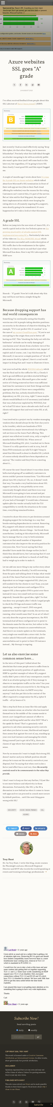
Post (27, 829)
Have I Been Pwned (28, 810)
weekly (34, 1030)
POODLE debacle (35, 369)
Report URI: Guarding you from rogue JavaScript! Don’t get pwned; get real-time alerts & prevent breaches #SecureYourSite (25, 10)
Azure (26, 814)
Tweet (13, 829)
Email (21, 834)
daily (21, 1030)
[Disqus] (26, 910)
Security (12, 810)
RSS (34, 834)
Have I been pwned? (27, 104)
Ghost (27, 1084)
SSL (42, 810)
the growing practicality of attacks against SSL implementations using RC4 (26, 232)
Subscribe (39, 1105)
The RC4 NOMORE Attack (28, 238)
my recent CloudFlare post (25, 332)
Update (41, 829)
